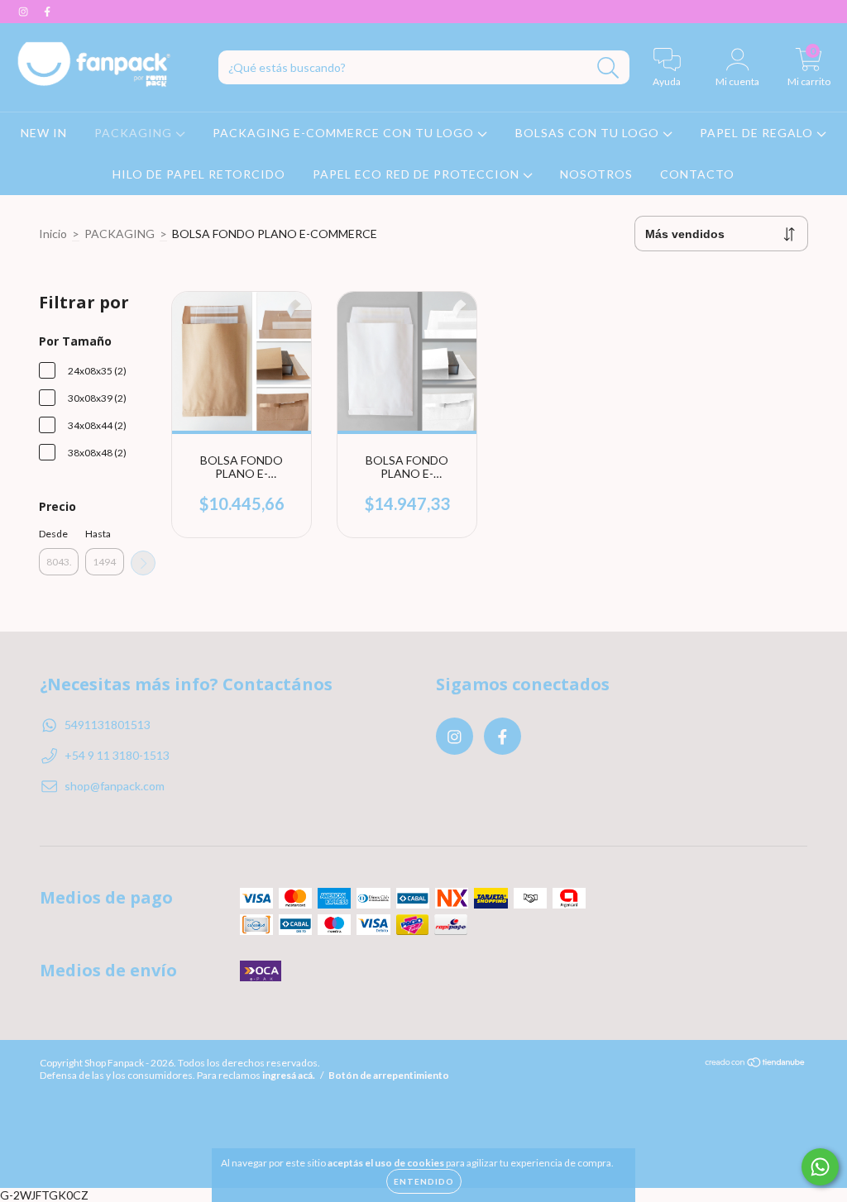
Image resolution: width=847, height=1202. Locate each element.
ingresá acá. (288, 1075)
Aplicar (143, 563)
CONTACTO (697, 174)
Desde (53, 533)
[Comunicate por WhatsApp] (820, 1166)
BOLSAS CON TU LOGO (589, 133)
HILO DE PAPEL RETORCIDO (198, 174)
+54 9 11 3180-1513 (117, 755)
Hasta (98, 533)
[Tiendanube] (755, 1064)
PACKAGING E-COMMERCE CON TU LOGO (345, 133)
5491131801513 (108, 725)
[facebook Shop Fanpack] (47, 11)
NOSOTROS (596, 174)
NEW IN (44, 133)
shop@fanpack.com (115, 786)
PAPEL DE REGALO (758, 133)
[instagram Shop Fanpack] (24, 11)
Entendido (424, 1181)
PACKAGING (134, 133)
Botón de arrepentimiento (388, 1075)
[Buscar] (608, 68)
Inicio (53, 234)
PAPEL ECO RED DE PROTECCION (418, 174)
